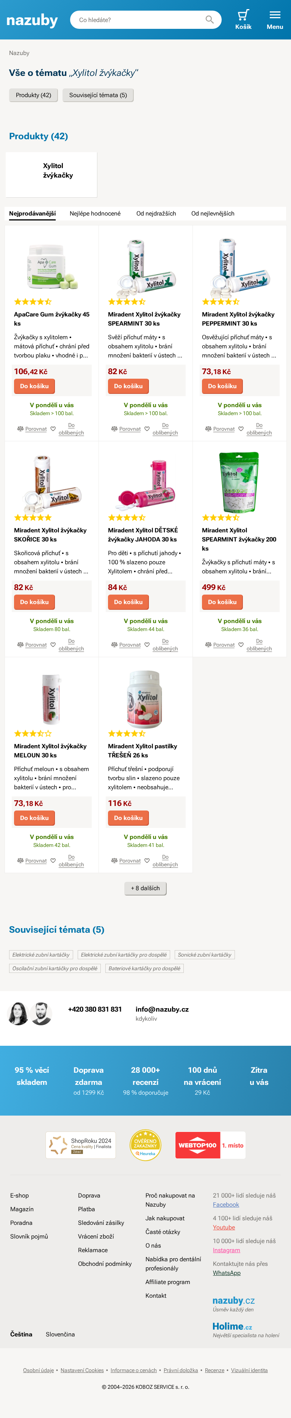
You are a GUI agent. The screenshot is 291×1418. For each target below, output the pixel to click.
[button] (275, 19)
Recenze (214, 1370)
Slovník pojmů (29, 1236)
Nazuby (19, 53)
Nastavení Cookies (82, 1370)
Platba (86, 1209)
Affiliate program (168, 1282)
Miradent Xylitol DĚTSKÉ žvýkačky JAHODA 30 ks (143, 535)
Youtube (224, 1227)
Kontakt (156, 1295)
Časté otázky (163, 1231)
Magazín (22, 1209)
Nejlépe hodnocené (95, 213)
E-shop (19, 1195)
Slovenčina (60, 1334)
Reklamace (93, 1250)
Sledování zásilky (101, 1222)
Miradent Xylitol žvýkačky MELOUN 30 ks (50, 751)
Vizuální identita (249, 1370)
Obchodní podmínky (104, 1263)
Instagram (226, 1250)
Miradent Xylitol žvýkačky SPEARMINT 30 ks (144, 319)
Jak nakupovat (165, 1218)
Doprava (89, 1195)
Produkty (33, 95)
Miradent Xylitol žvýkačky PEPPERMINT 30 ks (238, 319)
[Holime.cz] (246, 1326)
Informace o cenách (134, 1370)
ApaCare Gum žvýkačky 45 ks (51, 319)
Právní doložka (181, 1370)
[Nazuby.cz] (32, 19)
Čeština (21, 1334)
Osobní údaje (38, 1370)
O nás (153, 1245)
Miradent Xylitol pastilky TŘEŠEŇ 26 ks (142, 751)
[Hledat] (210, 19)
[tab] (32, 213)
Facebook (226, 1204)
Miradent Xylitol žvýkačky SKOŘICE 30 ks (50, 535)
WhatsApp (227, 1272)
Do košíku (34, 386)
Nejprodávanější (32, 213)
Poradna (21, 1222)
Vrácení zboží (96, 1236)
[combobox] (146, 20)
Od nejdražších (156, 213)
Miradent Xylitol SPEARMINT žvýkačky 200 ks (239, 539)
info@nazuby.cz (162, 1009)
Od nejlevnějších (213, 213)
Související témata (98, 95)
